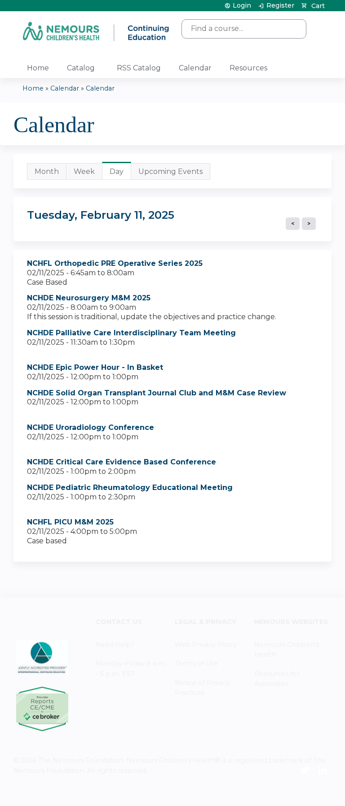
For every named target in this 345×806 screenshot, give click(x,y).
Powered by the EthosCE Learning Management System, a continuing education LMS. (300, 791)
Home (38, 68)
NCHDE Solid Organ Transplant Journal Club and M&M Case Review (156, 393)
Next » (309, 223)
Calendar (195, 68)
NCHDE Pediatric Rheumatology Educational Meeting (130, 487)
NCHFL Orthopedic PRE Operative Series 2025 (115, 263)
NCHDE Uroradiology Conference (90, 427)
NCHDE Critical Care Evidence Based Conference (121, 462)
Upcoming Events (170, 171)
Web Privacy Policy (206, 645)
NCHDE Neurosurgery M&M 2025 (88, 298)
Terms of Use (196, 663)
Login (242, 5)
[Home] (96, 31)
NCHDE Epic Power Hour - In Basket (95, 367)
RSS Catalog (139, 68)
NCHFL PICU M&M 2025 (70, 522)
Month (47, 171)
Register (280, 5)
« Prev (293, 223)
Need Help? (115, 645)
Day (120, 173)
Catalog (81, 68)
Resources (248, 68)
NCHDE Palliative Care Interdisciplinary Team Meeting (131, 333)
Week (84, 171)
